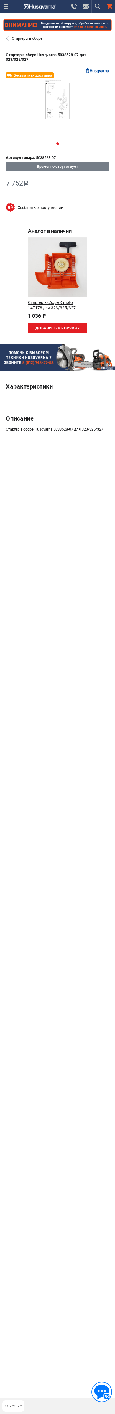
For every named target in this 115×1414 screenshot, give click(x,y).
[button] (57, 143)
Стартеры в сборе (27, 38)
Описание (13, 1406)
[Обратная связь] (101, 1392)
